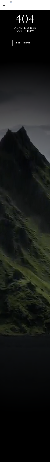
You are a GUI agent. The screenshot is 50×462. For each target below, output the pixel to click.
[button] (4, 5)
